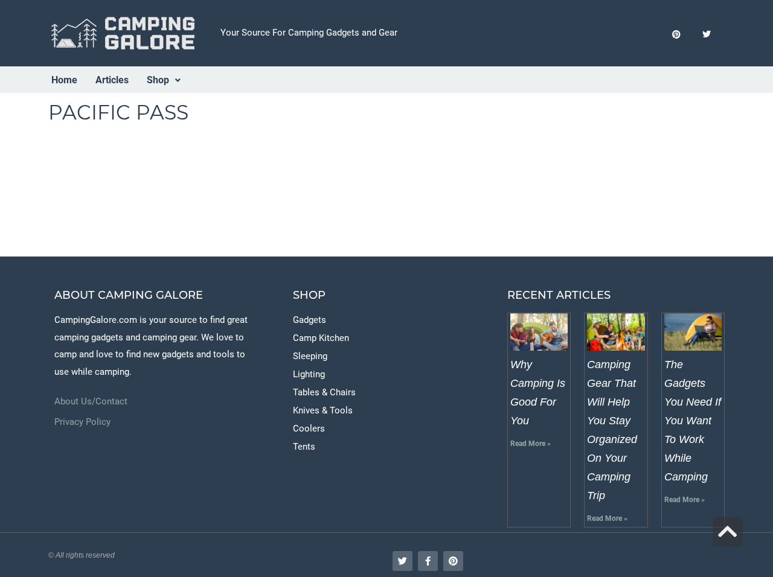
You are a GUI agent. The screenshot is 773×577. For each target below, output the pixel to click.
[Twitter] (706, 34)
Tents (304, 446)
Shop (158, 80)
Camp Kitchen (321, 338)
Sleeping (310, 356)
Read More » (530, 443)
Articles (112, 80)
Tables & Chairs (324, 392)
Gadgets (309, 319)
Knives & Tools (323, 410)
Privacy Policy (82, 421)
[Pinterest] (676, 34)
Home (64, 80)
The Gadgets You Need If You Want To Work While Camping (692, 421)
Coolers (309, 428)
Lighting (309, 374)
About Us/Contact (90, 401)
